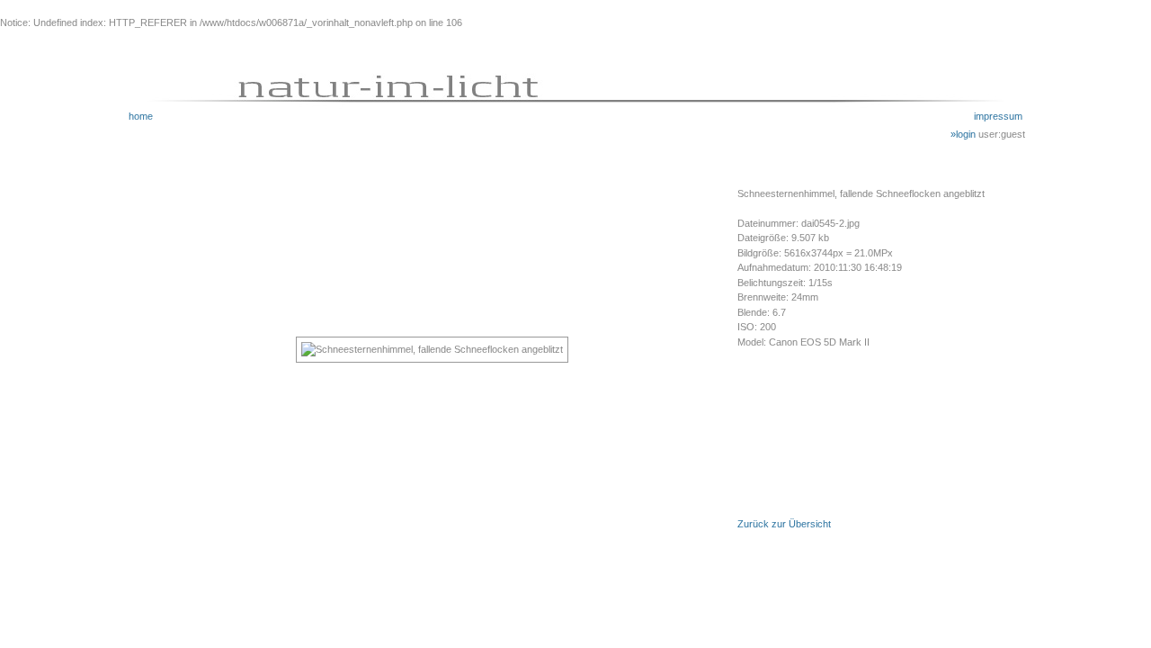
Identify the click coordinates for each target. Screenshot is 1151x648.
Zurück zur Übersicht (784, 523)
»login (964, 134)
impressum (998, 116)
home (141, 116)
